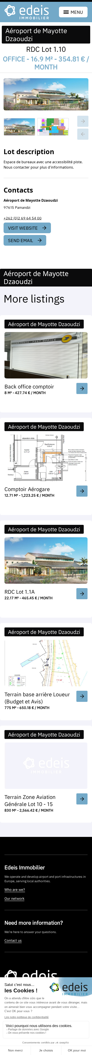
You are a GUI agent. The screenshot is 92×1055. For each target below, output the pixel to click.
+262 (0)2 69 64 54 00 (23, 218)
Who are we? (14, 889)
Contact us (13, 940)
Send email (20, 240)
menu (77, 12)
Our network (14, 898)
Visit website (23, 228)
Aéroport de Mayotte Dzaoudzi (36, 35)
